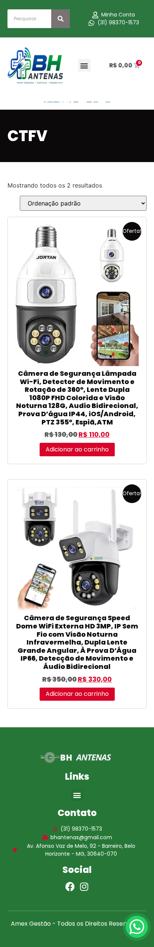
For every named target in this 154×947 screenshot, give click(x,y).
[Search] (60, 18)
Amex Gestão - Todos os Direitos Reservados (77, 923)
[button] (84, 65)
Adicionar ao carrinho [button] (77, 449)
